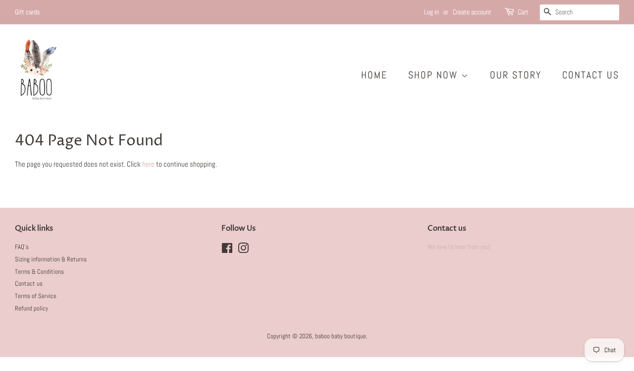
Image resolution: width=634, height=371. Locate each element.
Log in (431, 11)
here (148, 164)
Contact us (29, 284)
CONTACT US (590, 74)
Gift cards (27, 11)
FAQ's (22, 247)
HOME (374, 74)
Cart (523, 11)
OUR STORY (515, 74)
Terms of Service (35, 296)
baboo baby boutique (340, 336)
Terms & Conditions (39, 272)
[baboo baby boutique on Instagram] (243, 250)
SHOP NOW (434, 74)
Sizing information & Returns (51, 259)
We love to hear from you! (458, 247)
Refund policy (31, 308)
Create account (472, 11)
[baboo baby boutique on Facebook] (227, 250)
